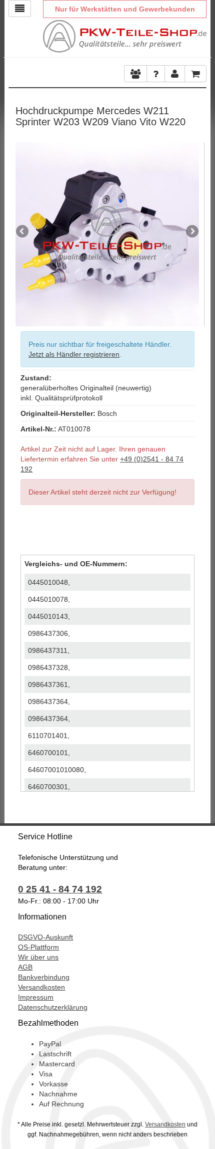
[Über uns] (135, 73)
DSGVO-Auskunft (45, 937)
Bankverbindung (44, 977)
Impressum (36, 997)
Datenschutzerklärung (53, 1007)
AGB (25, 967)
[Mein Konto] (155, 73)
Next (191, 232)
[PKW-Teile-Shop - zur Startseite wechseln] (124, 36)
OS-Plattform (38, 947)
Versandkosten (41, 987)
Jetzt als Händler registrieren (74, 354)
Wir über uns (38, 957)
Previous (23, 232)
